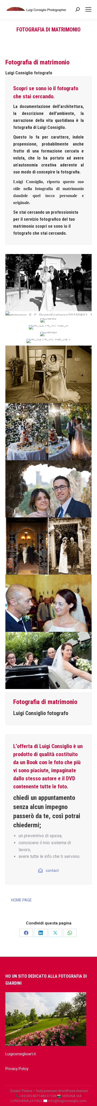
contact (52, 870)
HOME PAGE (21, 900)
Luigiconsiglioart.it (20, 1054)
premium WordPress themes (66, 1091)
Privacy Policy (17, 1069)
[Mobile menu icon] (88, 9)
